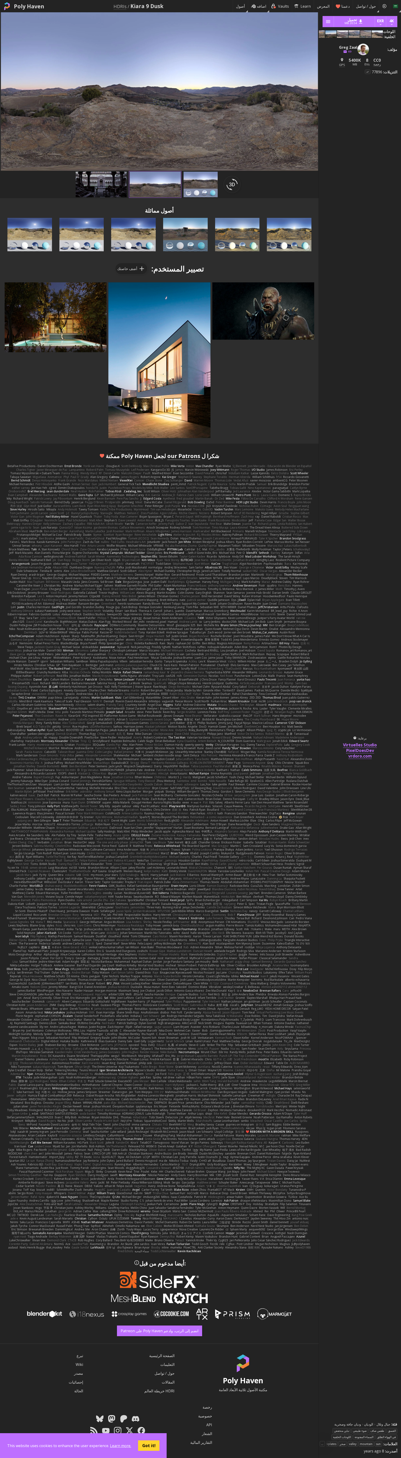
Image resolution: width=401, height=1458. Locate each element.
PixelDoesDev (360, 750)
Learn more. (120, 1445)
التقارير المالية (201, 1442)
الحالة (78, 1390)
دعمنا (345, 6)
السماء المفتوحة (364, 1437)
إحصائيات (76, 1382)
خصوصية (205, 1416)
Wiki (79, 1364)
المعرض (323, 6)
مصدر (78, 1373)
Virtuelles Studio (360, 745)
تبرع (80, 1355)
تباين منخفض (341, 1431)
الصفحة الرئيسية (162, 1355)
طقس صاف (377, 1431)
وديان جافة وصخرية (347, 1424)
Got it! (148, 1445)
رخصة (207, 1407)
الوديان (368, 1424)
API (209, 1424)
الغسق (392, 1431)
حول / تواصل (366, 6)
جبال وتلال (383, 1424)
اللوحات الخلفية (342, 1437)
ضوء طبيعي (360, 1431)
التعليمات (167, 1364)
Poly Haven (29, 6)
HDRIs (119, 6)
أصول (240, 6)
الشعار (207, 1433)
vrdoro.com (360, 756)
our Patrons (183, 456)
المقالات (168, 1382)
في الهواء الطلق (386, 1437)
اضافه (261, 6)
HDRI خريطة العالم (159, 1390)
